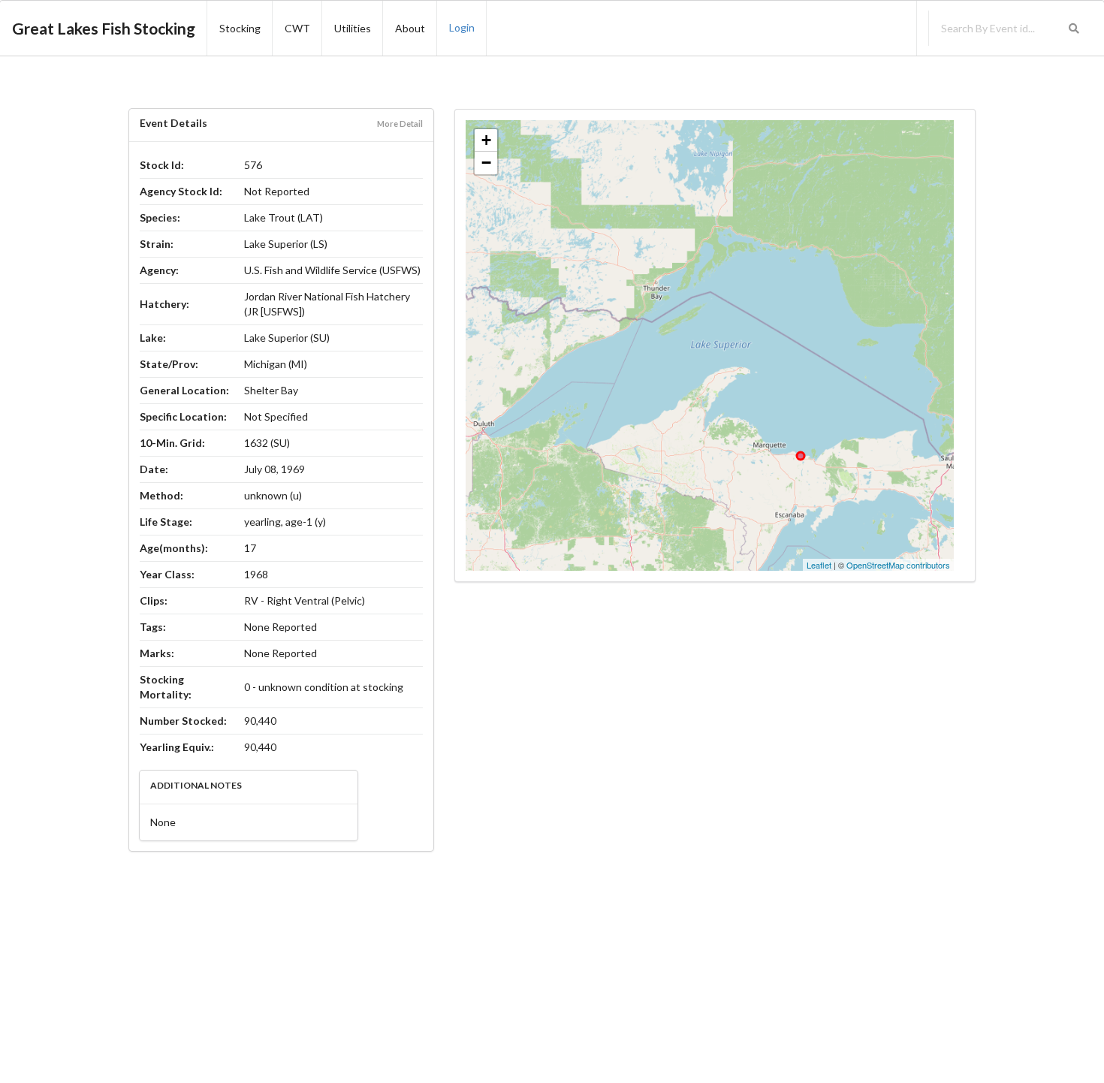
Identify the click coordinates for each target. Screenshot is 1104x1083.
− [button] (486, 162)
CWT (297, 28)
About (410, 28)
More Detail (400, 123)
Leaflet (819, 565)
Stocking (240, 28)
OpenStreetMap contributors (898, 565)
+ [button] (486, 140)
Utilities (352, 28)
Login (462, 27)
